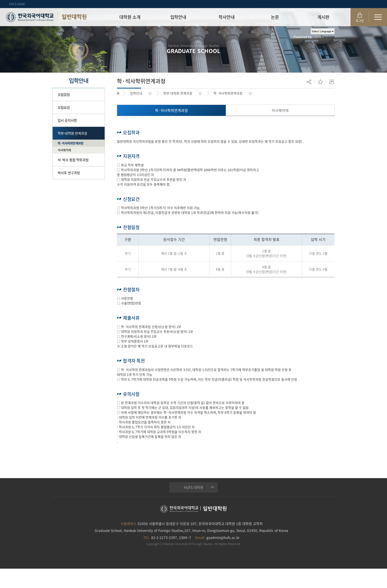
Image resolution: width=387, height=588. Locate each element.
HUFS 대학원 (193, 487)
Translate (327, 36)
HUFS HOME (17, 4)
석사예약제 (64, 150)
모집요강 (64, 107)
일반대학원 (74, 17)
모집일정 (64, 94)
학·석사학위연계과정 (70, 143)
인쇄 (331, 81)
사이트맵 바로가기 (378, 17)
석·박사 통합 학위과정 (73, 159)
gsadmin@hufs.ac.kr (223, 537)
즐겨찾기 (320, 81)
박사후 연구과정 (69, 172)
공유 (309, 81)
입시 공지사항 (67, 120)
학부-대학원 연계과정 (72, 133)
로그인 (360, 21)
